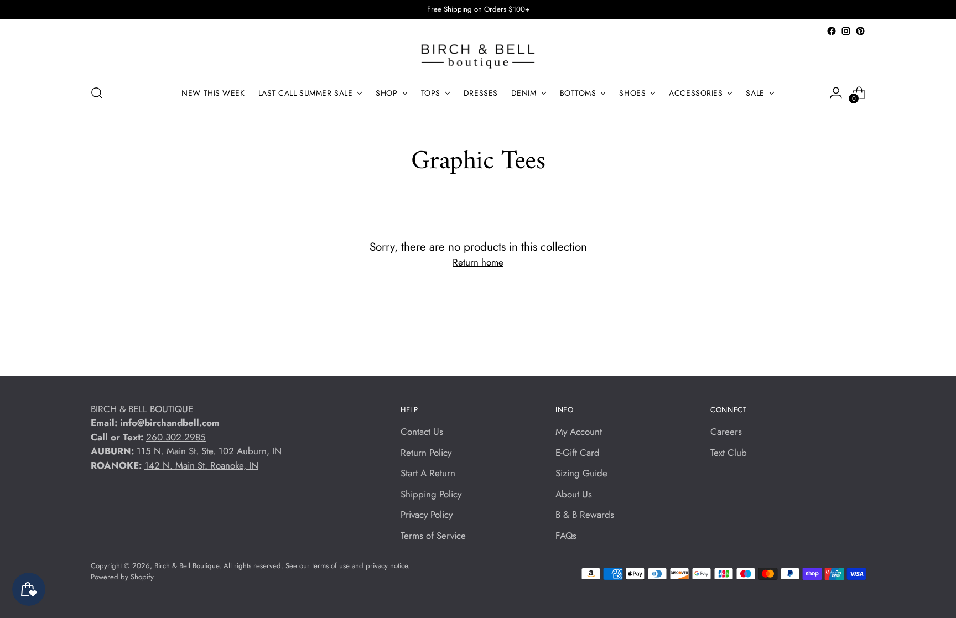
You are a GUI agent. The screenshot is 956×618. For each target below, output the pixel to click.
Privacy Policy (427, 514)
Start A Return (428, 473)
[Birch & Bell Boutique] (478, 56)
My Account (578, 431)
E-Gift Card (577, 452)
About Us (573, 494)
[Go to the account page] (836, 93)
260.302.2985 (176, 437)
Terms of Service (433, 535)
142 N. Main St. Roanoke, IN (201, 465)
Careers (726, 431)
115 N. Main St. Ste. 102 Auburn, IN (209, 451)
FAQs (565, 535)
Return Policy (426, 452)
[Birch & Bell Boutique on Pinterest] (860, 31)
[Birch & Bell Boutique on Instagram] (846, 31)
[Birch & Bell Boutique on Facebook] (831, 31)
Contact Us (422, 431)
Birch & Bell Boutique (186, 565)
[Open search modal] (97, 93)
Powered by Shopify (122, 577)
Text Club (728, 452)
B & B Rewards (584, 514)
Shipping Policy (431, 494)
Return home (478, 262)
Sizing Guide (581, 473)
